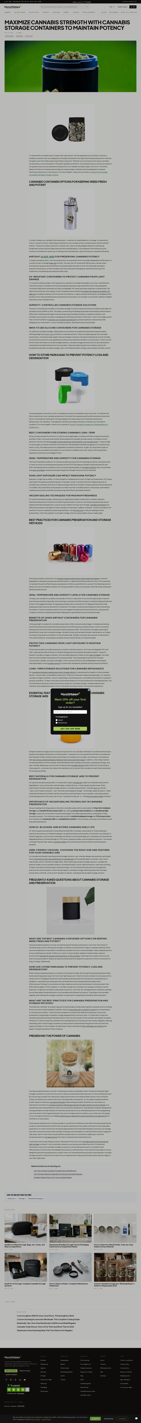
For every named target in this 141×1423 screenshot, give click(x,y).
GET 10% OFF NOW (70, 729)
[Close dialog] (89, 690)
